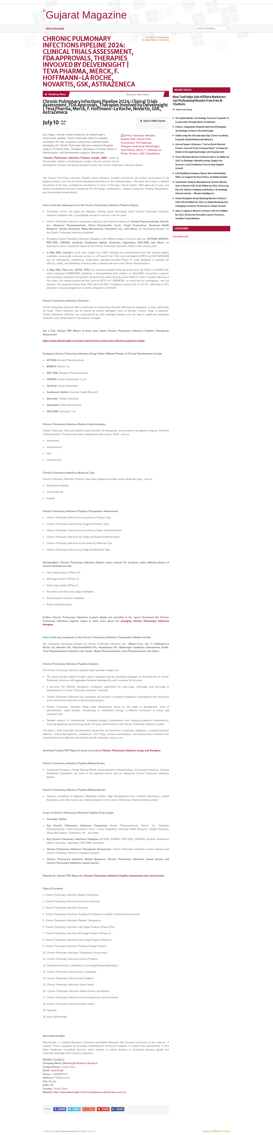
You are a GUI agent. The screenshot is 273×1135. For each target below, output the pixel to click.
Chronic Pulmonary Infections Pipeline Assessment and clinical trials (124, 875)
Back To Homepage (159, 37)
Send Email (57, 1070)
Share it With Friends (154, 121)
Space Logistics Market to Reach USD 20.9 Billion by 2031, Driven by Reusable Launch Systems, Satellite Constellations (201, 215)
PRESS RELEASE (55, 28)
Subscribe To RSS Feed (157, 40)
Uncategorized (180, 236)
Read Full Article (184, 110)
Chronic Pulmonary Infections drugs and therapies (131, 750)
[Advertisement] (186, 13)
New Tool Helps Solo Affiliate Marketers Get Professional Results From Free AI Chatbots (199, 100)
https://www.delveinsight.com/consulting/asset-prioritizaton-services (89, 1092)
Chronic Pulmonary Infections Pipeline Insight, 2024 (75, 157)
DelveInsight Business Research (80, 1063)
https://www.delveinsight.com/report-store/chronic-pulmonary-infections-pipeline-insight (93, 340)
